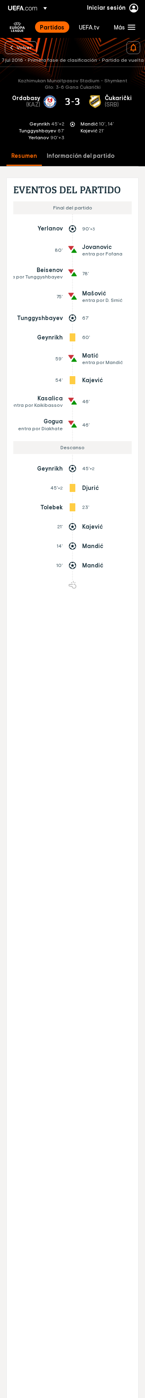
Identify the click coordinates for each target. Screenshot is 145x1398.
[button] (123, 27)
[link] (52, 27)
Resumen (24, 156)
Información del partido (80, 156)
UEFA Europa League (17, 27)
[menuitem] (52, 27)
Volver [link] (24, 47)
